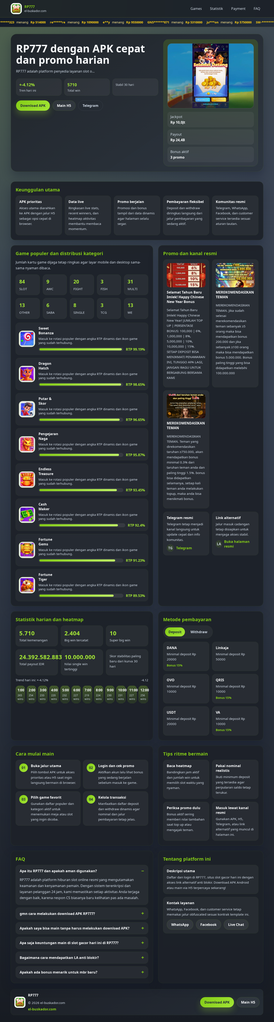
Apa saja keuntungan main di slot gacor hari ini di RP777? (69, 942)
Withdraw (199, 632)
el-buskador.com (42, 1009)
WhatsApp (180, 924)
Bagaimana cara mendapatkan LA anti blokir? (59, 957)
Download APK (33, 105)
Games (196, 8)
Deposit (175, 632)
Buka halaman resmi (233, 544)
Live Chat (236, 924)
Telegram (90, 105)
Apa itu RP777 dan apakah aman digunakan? (58, 871)
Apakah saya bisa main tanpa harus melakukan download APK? (75, 928)
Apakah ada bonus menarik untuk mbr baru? (58, 972)
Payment (238, 8)
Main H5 (64, 105)
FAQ (257, 8)
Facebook (208, 924)
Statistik (216, 8)
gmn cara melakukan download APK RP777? (57, 913)
